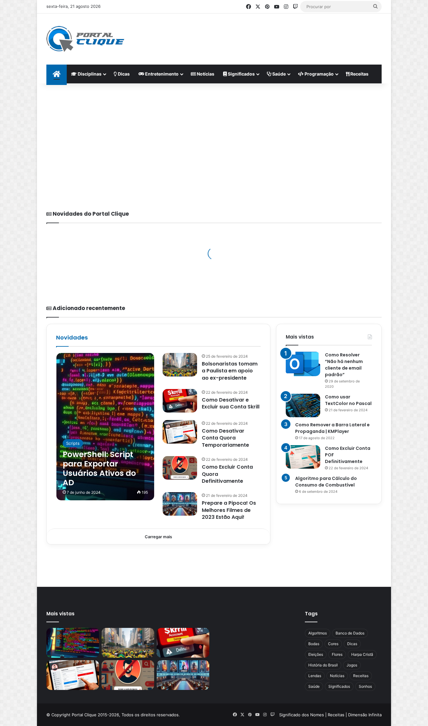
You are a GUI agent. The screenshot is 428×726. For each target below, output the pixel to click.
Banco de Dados (350, 633)
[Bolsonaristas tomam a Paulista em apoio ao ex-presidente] (180, 364)
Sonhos (365, 686)
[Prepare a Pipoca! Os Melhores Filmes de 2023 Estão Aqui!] (180, 504)
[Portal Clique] (85, 39)
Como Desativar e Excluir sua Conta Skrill (230, 403)
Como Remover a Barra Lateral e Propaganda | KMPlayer (332, 428)
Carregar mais (158, 536)
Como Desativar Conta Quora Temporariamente (225, 438)
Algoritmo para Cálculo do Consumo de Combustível (326, 481)
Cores (333, 643)
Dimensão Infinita (365, 714)
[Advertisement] (275, 34)
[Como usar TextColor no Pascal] (303, 405)
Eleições (315, 654)
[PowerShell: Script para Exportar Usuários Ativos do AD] (105, 426)
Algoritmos (317, 633)
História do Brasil (323, 665)
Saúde (278, 73)
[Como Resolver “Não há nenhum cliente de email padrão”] (303, 364)
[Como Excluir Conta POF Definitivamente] (303, 457)
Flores (337, 654)
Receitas (358, 73)
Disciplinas (89, 73)
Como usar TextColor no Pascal (348, 400)
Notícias (205, 73)
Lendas (314, 675)
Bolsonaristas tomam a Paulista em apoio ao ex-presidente (230, 370)
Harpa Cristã (362, 654)
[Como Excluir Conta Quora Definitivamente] (180, 468)
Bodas (313, 643)
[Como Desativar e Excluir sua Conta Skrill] (180, 401)
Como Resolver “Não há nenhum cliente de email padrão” (344, 365)
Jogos (352, 665)
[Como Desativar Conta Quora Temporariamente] (180, 432)
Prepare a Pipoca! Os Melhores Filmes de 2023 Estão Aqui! (229, 510)
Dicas (123, 73)
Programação (319, 73)
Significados (241, 73)
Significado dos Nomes (301, 714)
